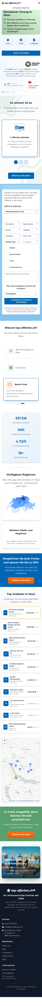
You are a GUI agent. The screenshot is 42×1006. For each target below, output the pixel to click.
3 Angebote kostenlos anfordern (21, 301)
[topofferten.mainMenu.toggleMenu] (39, 3)
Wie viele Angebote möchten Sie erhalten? (21, 287)
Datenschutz (7, 956)
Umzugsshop (8, 973)
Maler (8, 92)
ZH (13, 92)
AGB (4, 959)
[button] (11, 764)
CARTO (37, 800)
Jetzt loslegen (21, 53)
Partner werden (9, 970)
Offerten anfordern (21, 175)
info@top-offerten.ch (14, 927)
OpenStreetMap (21, 800)
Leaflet (13, 800)
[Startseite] (2, 92)
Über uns (6, 946)
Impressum (7, 953)
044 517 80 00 (11, 924)
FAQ (4, 949)
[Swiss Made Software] (33, 84)
